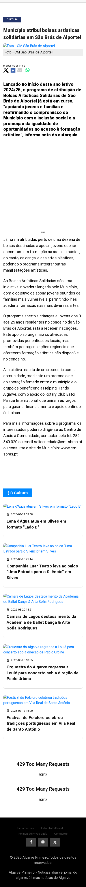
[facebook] (31, 842)
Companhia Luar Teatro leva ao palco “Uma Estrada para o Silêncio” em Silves (42, 571)
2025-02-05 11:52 (15, 66)
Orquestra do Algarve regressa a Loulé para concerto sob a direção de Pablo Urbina (43, 672)
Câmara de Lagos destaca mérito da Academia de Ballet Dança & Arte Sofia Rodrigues (41, 622)
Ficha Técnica (25, 828)
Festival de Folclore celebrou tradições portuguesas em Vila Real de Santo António (41, 723)
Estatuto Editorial (52, 828)
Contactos (60, 833)
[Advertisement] (43, 186)
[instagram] (43, 842)
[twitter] (55, 842)
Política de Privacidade (33, 833)
